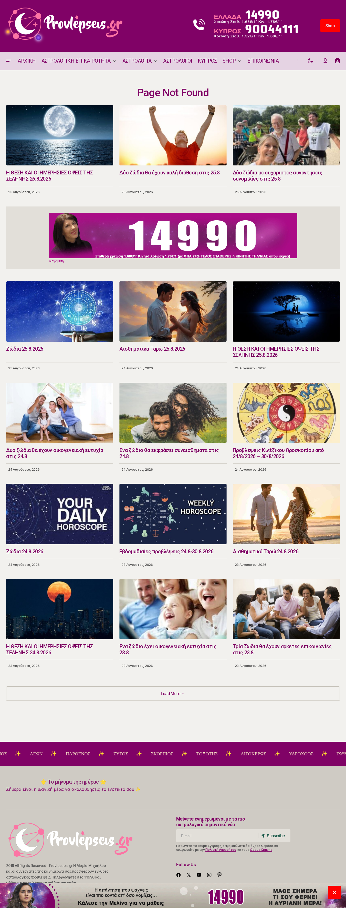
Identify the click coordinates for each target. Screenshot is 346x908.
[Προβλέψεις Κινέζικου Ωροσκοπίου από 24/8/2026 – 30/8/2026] (286, 413)
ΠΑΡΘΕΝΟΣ (48, 753)
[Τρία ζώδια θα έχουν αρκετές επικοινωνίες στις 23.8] (286, 609)
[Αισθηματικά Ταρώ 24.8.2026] (286, 514)
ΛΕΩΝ (7, 753)
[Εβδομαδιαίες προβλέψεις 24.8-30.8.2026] (172, 514)
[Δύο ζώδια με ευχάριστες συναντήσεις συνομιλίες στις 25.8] (286, 135)
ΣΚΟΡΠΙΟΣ (133, 753)
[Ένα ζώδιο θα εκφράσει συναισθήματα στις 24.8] (172, 413)
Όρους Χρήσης (261, 850)
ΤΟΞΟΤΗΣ (177, 753)
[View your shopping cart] (337, 61)
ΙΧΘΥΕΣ (315, 753)
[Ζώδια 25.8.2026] (59, 311)
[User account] (325, 61)
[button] (9, 61)
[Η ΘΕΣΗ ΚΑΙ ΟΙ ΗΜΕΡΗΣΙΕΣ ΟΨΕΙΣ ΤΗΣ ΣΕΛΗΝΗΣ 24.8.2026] (59, 609)
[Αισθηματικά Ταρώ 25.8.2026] (172, 311)
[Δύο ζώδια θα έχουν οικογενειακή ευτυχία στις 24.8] (59, 413)
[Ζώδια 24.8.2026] (59, 514)
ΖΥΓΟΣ (91, 753)
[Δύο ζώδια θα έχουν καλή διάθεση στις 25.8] (172, 135)
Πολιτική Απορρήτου (220, 850)
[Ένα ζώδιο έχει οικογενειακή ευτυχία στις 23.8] (172, 609)
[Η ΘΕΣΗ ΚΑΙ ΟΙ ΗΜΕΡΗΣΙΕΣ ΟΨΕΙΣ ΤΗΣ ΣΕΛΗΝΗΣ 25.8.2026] (286, 311)
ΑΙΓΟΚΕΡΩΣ (224, 753)
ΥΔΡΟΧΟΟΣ (272, 753)
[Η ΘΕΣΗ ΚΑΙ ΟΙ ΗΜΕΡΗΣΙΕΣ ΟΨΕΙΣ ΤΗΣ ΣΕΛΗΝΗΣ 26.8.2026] (59, 135)
